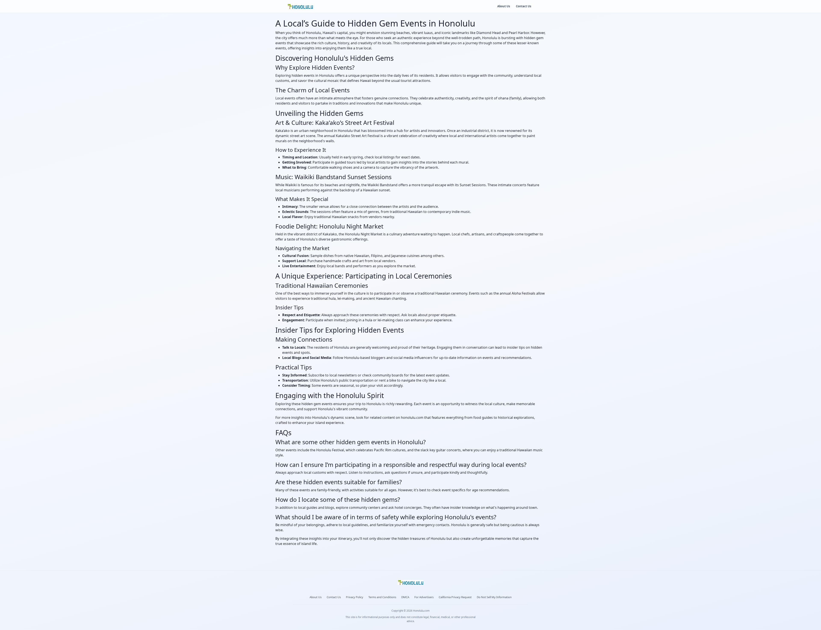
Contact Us (523, 6)
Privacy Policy (354, 597)
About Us (503, 6)
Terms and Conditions (382, 597)
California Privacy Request (455, 597)
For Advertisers (424, 597)
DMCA (405, 597)
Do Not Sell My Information (494, 597)
